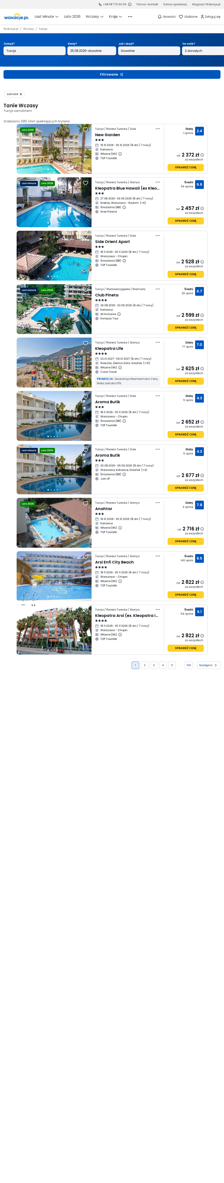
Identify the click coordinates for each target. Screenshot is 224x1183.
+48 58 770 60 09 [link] (114, 4)
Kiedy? (72, 44)
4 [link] (163, 665)
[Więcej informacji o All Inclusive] (119, 314)
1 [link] (135, 665)
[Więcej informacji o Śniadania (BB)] (124, 207)
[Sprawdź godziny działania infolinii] (129, 4)
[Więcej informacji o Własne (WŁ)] (120, 154)
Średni (188, 182)
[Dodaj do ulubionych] (85, 130)
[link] (16, 17)
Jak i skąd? (126, 44)
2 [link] (144, 665)
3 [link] (154, 665)
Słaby (189, 129)
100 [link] (189, 665)
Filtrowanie (109, 74)
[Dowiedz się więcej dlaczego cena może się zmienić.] (202, 155)
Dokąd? (9, 44)
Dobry (189, 342)
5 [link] (172, 665)
